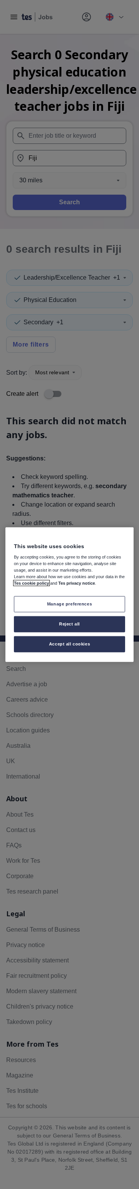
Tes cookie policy (31, 583)
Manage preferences (69, 604)
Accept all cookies (69, 644)
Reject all (69, 624)
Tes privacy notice (76, 583)
